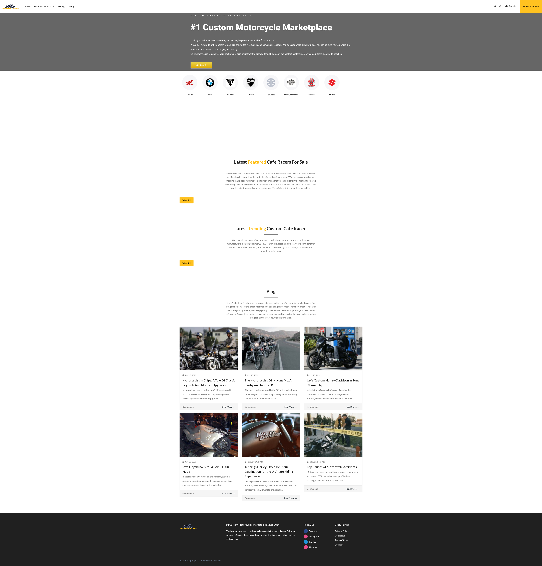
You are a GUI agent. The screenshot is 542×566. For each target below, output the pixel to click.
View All (187, 200)
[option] (190, 85)
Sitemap (339, 544)
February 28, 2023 (255, 462)
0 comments (188, 406)
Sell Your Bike (532, 6)
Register (513, 6)
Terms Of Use (341, 540)
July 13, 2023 (190, 375)
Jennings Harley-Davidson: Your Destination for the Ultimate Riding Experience (269, 471)
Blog (71, 6)
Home (27, 6)
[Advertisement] (271, 124)
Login (499, 6)
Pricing (61, 6)
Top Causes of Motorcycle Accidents (332, 467)
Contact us (340, 535)
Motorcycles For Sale (44, 6)
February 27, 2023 (317, 462)
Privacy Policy (342, 531)
